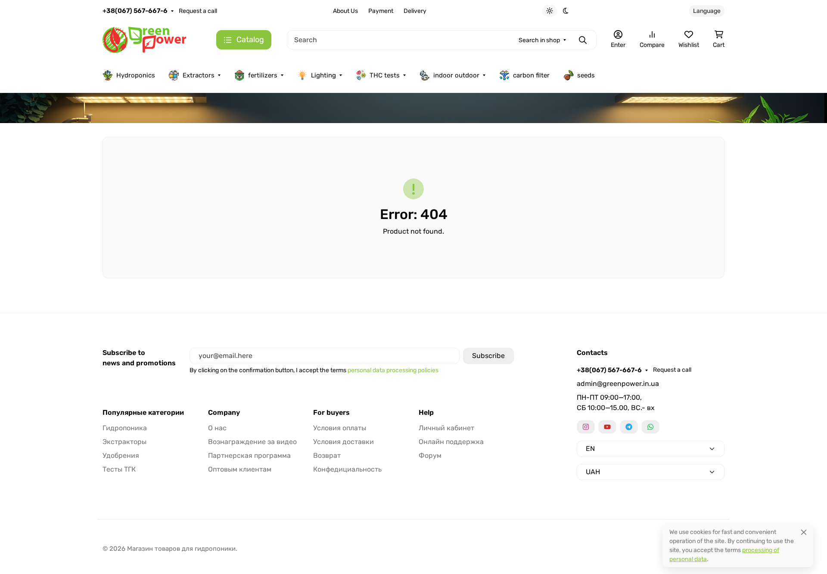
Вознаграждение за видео (252, 442)
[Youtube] (607, 427)
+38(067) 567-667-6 (135, 11)
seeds (586, 75)
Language (707, 11)
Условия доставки (343, 442)
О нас (217, 428)
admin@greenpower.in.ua (618, 384)
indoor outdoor (456, 75)
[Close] (803, 532)
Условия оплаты (339, 428)
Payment (380, 11)
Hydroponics (135, 75)
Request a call (198, 11)
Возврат (327, 455)
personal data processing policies (393, 370)
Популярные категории (143, 412)
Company (224, 412)
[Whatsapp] (650, 427)
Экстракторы (124, 442)
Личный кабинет (446, 428)
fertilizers (262, 75)
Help (426, 412)
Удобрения (121, 455)
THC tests (385, 75)
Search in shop (539, 40)
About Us (345, 11)
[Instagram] (586, 427)
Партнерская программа (249, 455)
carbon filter (531, 75)
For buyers (331, 412)
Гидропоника (125, 428)
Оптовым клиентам (239, 469)
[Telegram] (629, 427)
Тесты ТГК (119, 469)
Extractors (199, 75)
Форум (430, 455)
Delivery (415, 11)
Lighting (323, 75)
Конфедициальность (347, 469)
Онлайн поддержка (451, 442)
